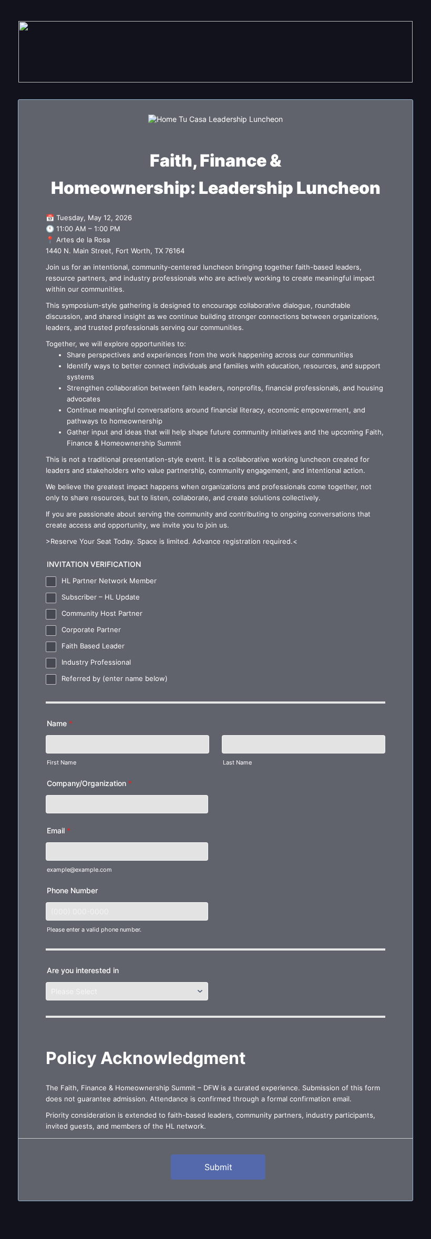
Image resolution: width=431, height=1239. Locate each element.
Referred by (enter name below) (114, 678)
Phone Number (72, 890)
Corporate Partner (91, 629)
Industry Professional (96, 662)
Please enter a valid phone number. (94, 929)
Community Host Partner (101, 613)
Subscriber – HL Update (100, 597)
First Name (61, 762)
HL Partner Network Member (109, 580)
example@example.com (79, 869)
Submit (218, 1167)
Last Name (237, 762)
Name (60, 723)
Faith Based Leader (93, 646)
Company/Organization (89, 783)
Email (58, 830)
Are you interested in (83, 970)
